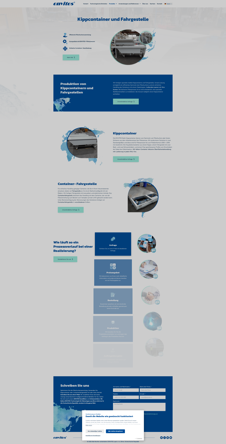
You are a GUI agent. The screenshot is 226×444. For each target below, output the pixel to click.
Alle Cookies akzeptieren (115, 431)
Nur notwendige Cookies (95, 431)
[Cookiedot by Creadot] (138, 438)
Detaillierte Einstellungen (93, 435)
